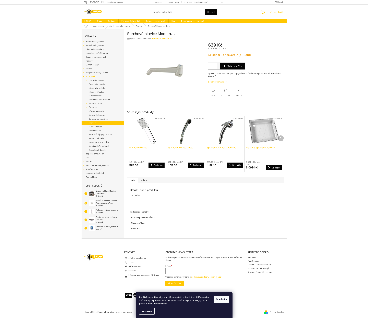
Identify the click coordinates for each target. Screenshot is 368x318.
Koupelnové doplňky (98, 150)
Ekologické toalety (97, 84)
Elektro (89, 161)
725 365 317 (134, 262)
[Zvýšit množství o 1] (218, 64)
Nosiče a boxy (92, 169)
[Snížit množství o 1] (218, 67)
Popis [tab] (132, 180)
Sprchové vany (96, 126)
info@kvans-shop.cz (137, 258)
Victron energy (92, 64)
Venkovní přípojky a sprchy (100, 134)
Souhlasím (221, 299)
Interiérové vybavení (95, 41)
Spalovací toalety (97, 92)
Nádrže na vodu (95, 103)
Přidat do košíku (234, 66)
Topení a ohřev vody (95, 153)
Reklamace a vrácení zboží (196, 2)
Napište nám (173, 2)
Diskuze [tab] (144, 180)
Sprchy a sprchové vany (99, 119)
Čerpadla (93, 107)
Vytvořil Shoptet (277, 312)
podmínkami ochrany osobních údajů (207, 277)
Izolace (89, 68)
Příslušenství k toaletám (100, 99)
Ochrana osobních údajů (258, 268)
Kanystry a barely (96, 138)
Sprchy (93, 123)
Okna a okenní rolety (95, 49)
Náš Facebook (135, 266)
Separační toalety (97, 88)
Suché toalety (96, 95)
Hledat (211, 12)
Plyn (88, 157)
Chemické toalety (96, 80)
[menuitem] (88, 21)
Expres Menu (91, 177)
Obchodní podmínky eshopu (260, 272)
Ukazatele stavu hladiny (99, 142)
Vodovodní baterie (97, 115)
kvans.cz (132, 270)
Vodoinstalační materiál (99, 146)
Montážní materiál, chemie (97, 165)
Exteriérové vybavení (95, 45)
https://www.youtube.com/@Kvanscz (144, 276)
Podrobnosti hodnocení (162, 38)
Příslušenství (95, 130)
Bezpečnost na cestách (96, 57)
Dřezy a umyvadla (96, 111)
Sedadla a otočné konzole (97, 53)
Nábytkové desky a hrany (97, 72)
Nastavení (147, 311)
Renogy (89, 61)
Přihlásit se (174, 283)
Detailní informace (216, 81)
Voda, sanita (91, 76)
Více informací (160, 303)
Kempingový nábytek (95, 173)
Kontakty (158, 2)
